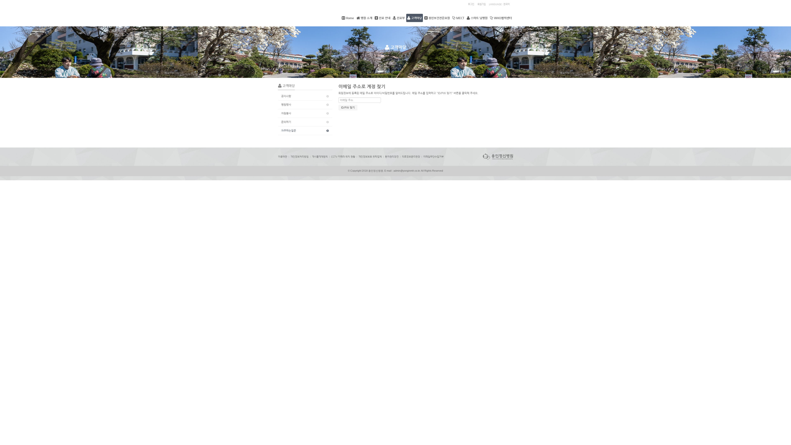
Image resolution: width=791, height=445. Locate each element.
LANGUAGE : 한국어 (499, 4)
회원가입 (481, 4)
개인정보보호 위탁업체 (370, 156)
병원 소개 (366, 18)
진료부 (400, 18)
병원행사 (286, 104)
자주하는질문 (288, 130)
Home (349, 18)
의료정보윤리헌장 (411, 156)
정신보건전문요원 (439, 18)
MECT (459, 18)
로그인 (471, 4)
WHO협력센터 (502, 18)
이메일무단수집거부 (433, 156)
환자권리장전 (392, 156)
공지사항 (286, 96)
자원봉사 (286, 113)
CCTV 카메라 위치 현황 (343, 156)
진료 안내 (384, 18)
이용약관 (282, 156)
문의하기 (286, 121)
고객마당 (416, 18)
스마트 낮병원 (479, 18)
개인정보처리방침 (299, 156)
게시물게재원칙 (320, 156)
